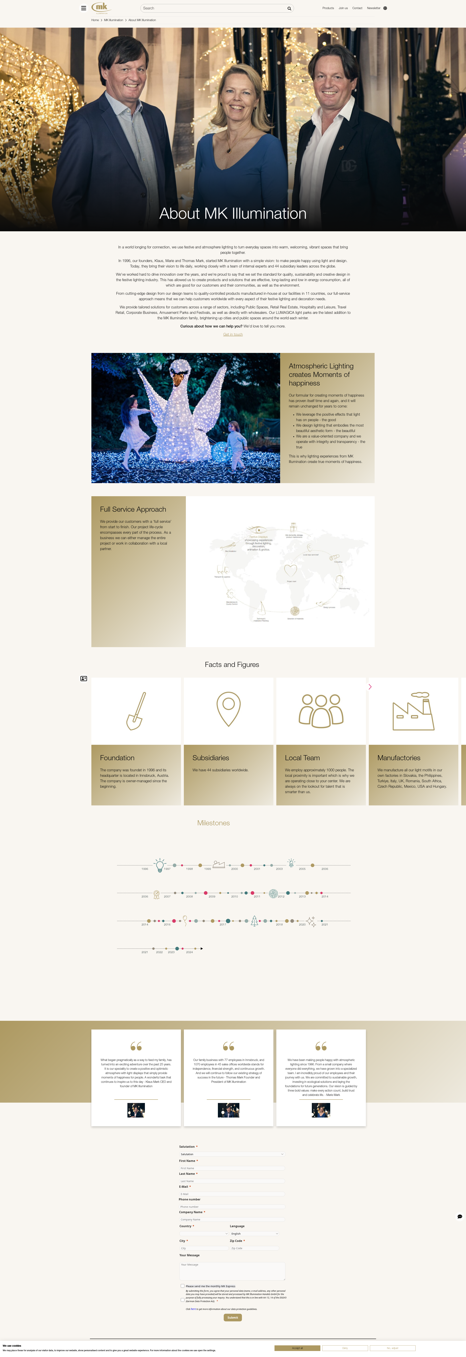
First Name (187, 1161)
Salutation (187, 1147)
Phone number (189, 1199)
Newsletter (373, 8)
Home (95, 20)
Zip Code (236, 1241)
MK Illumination (113, 20)
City (182, 1241)
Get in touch (233, 334)
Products (328, 8)
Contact (357, 8)
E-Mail (183, 1187)
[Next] (369, 686)
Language (237, 1226)
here (193, 1309)
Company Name (190, 1212)
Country (185, 1226)
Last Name (187, 1174)
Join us (343, 8)
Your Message (189, 1255)
